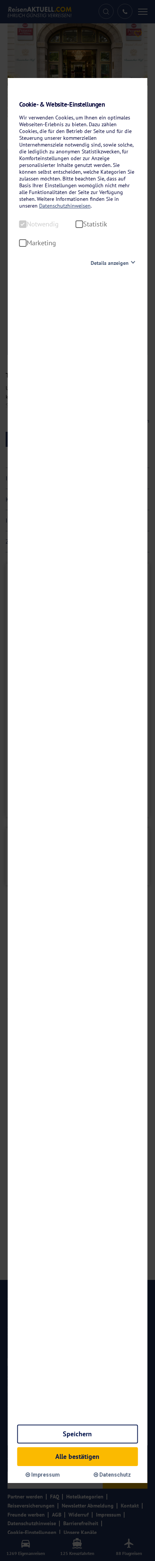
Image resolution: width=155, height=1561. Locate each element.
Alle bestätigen (77, 1456)
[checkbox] (23, 224)
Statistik (95, 224)
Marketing (41, 243)
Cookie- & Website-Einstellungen (62, 105)
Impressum (45, 1475)
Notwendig (43, 224)
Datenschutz (114, 1475)
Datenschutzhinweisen (65, 205)
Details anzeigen (110, 263)
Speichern (77, 1434)
